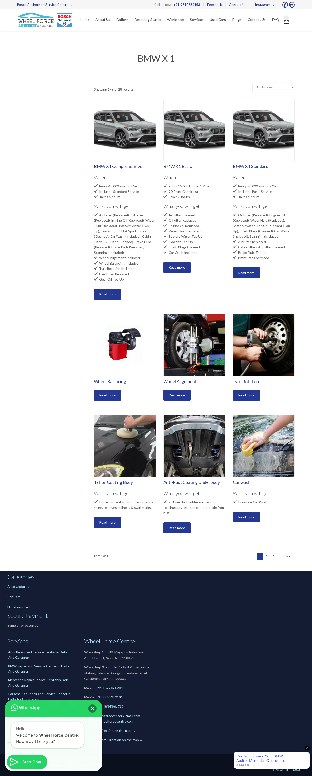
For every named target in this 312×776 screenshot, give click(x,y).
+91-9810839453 (186, 4)
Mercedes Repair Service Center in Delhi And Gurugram (38, 682)
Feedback (214, 4)
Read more (107, 294)
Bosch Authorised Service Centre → (44, 4)
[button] (92, 708)
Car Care (14, 597)
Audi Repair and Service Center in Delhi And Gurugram (38, 654)
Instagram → (265, 4)
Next (289, 556)
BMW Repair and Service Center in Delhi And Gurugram (38, 668)
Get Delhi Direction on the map (107, 730)
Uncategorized (18, 607)
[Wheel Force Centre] (46, 20)
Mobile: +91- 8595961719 (104, 706)
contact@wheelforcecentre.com (109, 721)
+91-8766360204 (109, 688)
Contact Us (237, 4)
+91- (99, 697)
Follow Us (281, 770)
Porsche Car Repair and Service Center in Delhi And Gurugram (39, 696)
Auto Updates (18, 586)
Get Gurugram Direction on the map (111, 740)
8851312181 (113, 697)
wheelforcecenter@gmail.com (117, 716)
